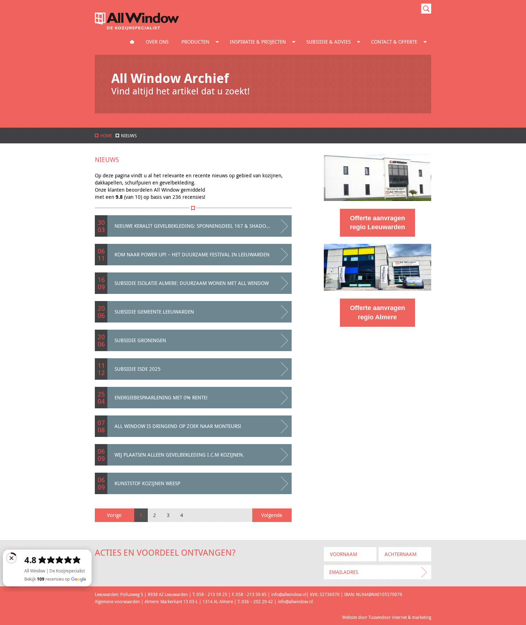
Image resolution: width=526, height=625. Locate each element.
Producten (195, 41)
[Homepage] (137, 28)
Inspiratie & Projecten (258, 41)
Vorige (114, 515)
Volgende (271, 515)
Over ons (157, 41)
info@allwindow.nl (288, 594)
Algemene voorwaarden (117, 601)
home (106, 135)
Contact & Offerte (394, 41)
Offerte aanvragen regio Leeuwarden (377, 223)
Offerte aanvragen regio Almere (377, 312)
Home (132, 42)
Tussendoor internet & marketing (400, 617)
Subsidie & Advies (328, 41)
